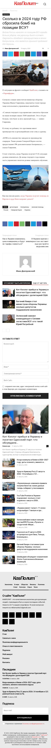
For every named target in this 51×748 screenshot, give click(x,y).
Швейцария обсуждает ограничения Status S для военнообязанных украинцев (32, 559)
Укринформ (8, 93)
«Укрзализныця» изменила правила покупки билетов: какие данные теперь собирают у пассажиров (32, 485)
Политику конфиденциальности (33, 724)
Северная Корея (16, 210)
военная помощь (38, 207)
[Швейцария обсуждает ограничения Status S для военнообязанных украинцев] (8, 560)
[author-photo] (25, 268)
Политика (13, 11)
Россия (6, 210)
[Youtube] (12, 621)
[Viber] (39, 54)
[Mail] (18, 615)
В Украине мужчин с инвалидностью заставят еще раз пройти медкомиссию (37, 243)
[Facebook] (4, 54)
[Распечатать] (27, 54)
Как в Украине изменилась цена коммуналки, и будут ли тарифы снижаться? (13, 241)
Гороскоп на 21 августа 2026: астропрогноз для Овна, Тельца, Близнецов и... (30, 534)
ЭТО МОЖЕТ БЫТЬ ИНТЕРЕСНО (17, 283)
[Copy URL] (44, 54)
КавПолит (34, 90)
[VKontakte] (5, 621)
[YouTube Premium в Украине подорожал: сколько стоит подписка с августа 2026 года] (8, 498)
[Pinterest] (16, 54)
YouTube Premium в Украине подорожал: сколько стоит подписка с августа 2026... (28, 498)
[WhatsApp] (22, 54)
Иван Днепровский (12, 48)
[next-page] (8, 330)
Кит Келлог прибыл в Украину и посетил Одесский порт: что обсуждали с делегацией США (32, 292)
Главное (5, 688)
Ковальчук (6, 446)
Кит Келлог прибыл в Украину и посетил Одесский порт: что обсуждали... (22, 439)
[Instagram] (12, 615)
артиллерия (14, 207)
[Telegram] (33, 54)
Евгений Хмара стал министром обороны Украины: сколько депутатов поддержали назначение (32, 546)
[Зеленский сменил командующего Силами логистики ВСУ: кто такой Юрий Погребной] (8, 318)
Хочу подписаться (24, 718)
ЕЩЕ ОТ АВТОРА (40, 283)
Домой (4, 11)
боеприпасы (25, 207)
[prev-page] (4, 330)
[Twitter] (10, 54)
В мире (4, 697)
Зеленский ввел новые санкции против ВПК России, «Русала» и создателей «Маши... (30, 522)
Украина (27, 210)
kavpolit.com (36, 737)
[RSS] (25, 615)
